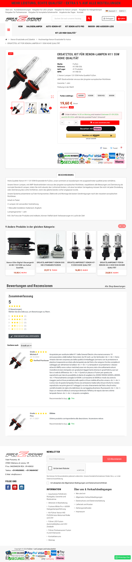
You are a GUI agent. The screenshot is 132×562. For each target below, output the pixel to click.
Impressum (80, 512)
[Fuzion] (23, 18)
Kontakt (80, 12)
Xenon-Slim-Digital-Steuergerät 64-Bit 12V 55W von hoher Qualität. (20, 265)
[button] (91, 136)
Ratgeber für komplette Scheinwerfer (43, 12)
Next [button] (124, 226)
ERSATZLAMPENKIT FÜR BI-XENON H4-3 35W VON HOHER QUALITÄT (112, 265)
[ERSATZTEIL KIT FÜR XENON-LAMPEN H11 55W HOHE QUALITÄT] (18, 359)
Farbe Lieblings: (66, 96)
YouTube (14, 487)
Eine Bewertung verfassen (26, 336)
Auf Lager (61, 69)
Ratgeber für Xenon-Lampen (66, 10)
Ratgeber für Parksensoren (16, 12)
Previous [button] (120, 226)
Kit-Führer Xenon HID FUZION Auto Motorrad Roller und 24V (58, 515)
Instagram (21, 487)
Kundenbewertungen (22, 10)
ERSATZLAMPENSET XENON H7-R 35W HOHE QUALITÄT (81, 263)
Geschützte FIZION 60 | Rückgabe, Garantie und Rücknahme (57, 496)
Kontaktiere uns (54, 536)
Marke (60, 64)
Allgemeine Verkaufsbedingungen (89, 497)
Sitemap (51, 540)
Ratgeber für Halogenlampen (90, 10)
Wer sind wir (80, 493)
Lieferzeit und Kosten (84, 504)
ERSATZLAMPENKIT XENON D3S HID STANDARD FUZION (51, 263)
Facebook (8, 487)
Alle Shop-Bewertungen (115, 286)
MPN (59, 72)
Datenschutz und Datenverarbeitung (90, 501)
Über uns (9, 10)
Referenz (61, 67)
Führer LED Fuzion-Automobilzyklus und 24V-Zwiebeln (57, 524)
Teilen (105, 148)
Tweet (115, 148)
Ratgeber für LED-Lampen (42, 10)
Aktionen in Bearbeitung (57, 503)
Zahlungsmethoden (83, 508)
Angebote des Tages (67, 12)
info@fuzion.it (27, 474)
